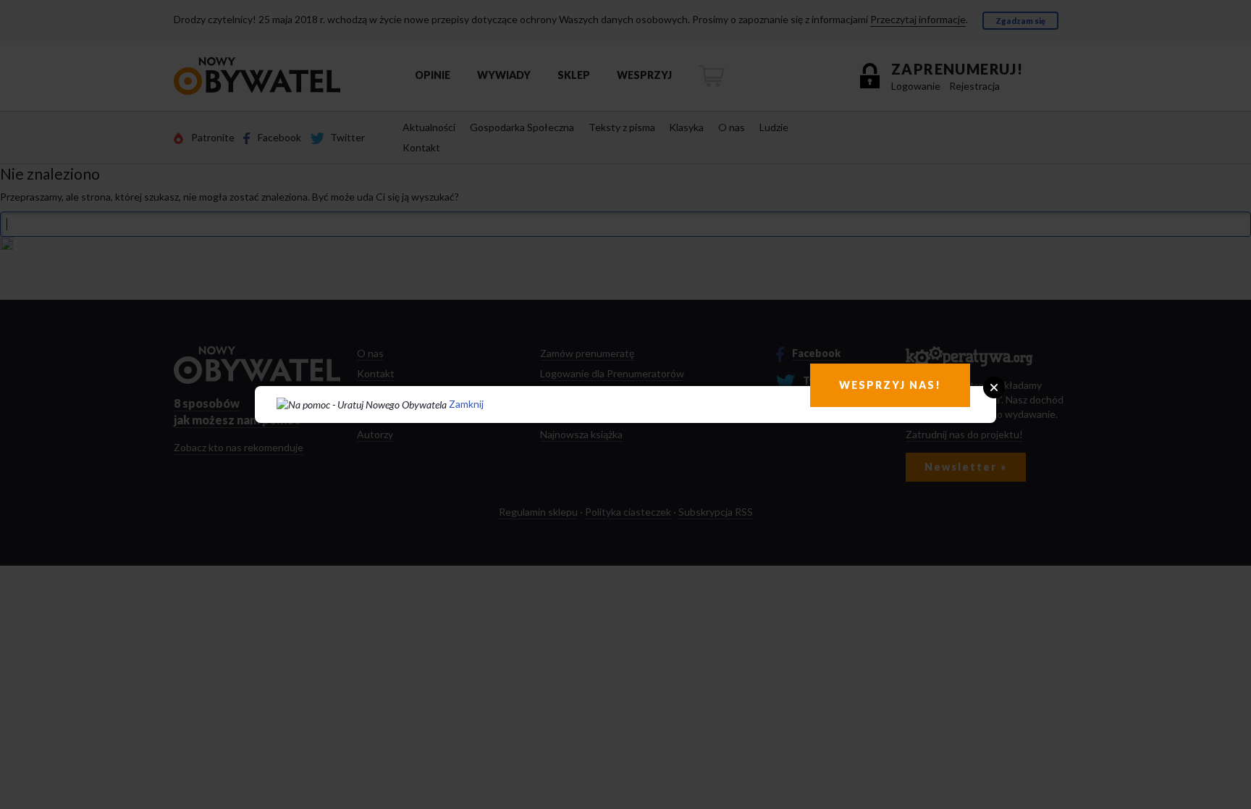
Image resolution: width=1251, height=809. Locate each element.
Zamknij (466, 404)
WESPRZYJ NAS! (890, 385)
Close (994, 387)
